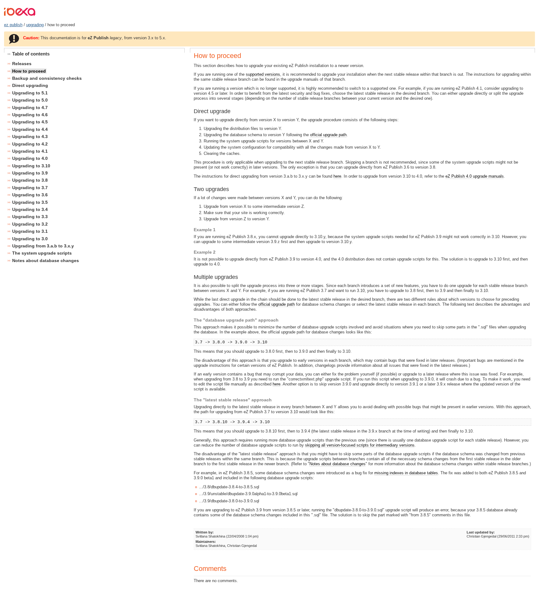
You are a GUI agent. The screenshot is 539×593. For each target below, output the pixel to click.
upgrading (35, 24)
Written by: (205, 532)
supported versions (263, 74)
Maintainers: (206, 541)
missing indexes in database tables (406, 473)
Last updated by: (481, 532)
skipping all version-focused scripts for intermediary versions (360, 445)
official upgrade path (328, 134)
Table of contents (31, 53)
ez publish (13, 24)
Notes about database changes (337, 463)
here (337, 176)
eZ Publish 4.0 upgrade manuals (474, 176)
